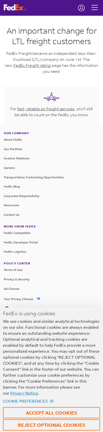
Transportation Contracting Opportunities (34, 177)
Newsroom (11, 205)
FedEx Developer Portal (21, 242)
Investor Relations (17, 158)
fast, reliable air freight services (45, 108)
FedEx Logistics (15, 251)
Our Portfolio (13, 149)
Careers (9, 168)
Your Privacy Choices (19, 299)
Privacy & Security (17, 279)
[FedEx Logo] (17, 7)
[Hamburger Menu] (94, 3)
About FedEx (13, 139)
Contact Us (12, 214)
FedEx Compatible (17, 233)
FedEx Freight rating (32, 65)
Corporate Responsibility (22, 196)
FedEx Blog (12, 186)
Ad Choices (12, 289)
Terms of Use (13, 270)
